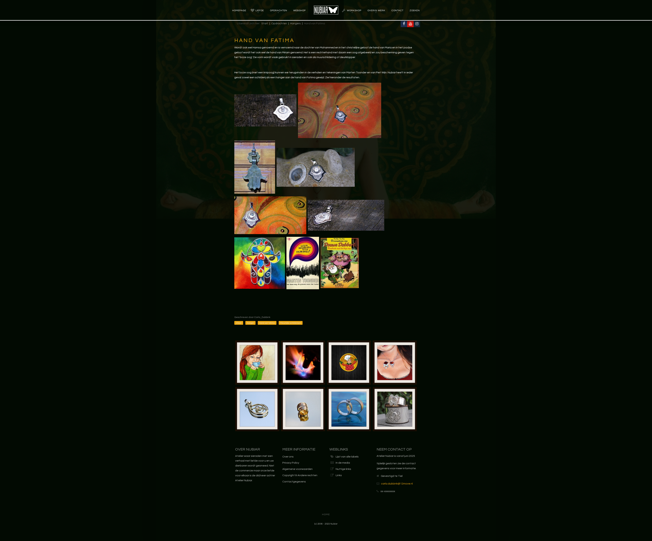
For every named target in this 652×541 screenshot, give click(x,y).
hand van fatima (267, 323)
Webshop (299, 10)
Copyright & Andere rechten (299, 475)
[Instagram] (417, 24)
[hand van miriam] (270, 215)
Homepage (239, 10)
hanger (250, 323)
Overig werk (376, 10)
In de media (343, 462)
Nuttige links (343, 469)
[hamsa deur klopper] (254, 167)
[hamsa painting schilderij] (259, 262)
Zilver (238, 323)
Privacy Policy (290, 462)
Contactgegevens (294, 481)
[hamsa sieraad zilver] (339, 110)
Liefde (260, 10)
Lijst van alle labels (347, 456)
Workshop (354, 10)
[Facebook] (404, 24)
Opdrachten (278, 10)
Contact (397, 10)
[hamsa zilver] (346, 215)
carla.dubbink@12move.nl (397, 483)
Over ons (288, 456)
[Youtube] (410, 24)
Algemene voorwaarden (297, 469)
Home (326, 514)
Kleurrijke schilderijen (290, 323)
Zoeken (415, 10)
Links (339, 475)
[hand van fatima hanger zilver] (265, 110)
